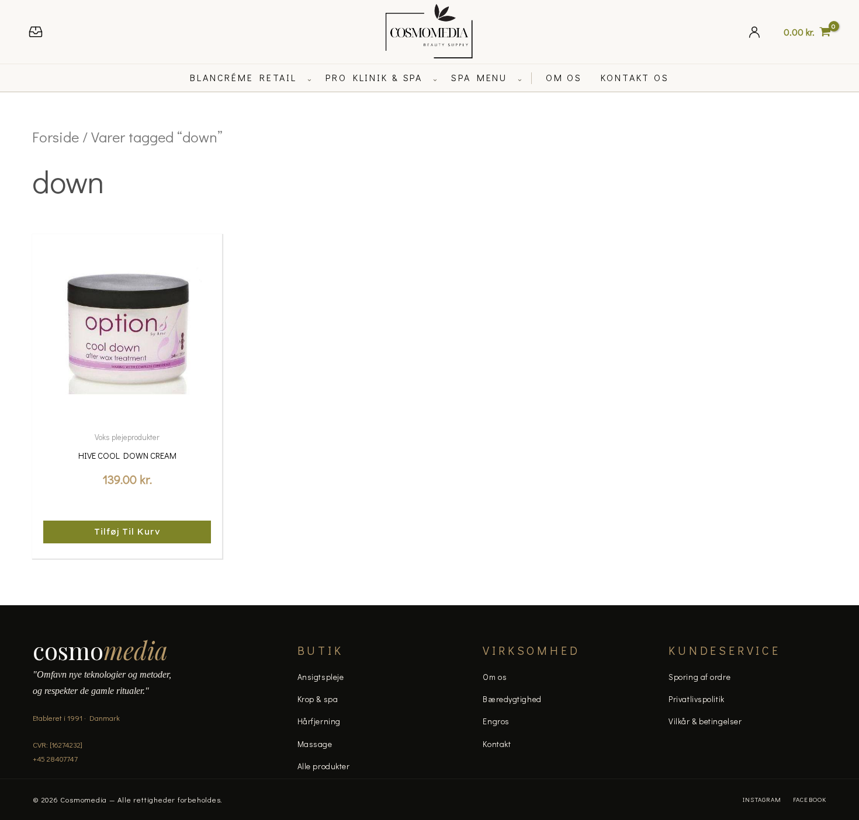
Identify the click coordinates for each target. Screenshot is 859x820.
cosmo (100, 650)
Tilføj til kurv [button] (127, 531)
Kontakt (497, 743)
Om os (495, 676)
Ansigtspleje (320, 676)
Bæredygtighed (512, 698)
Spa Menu (479, 77)
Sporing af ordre (699, 676)
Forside (55, 136)
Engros (496, 721)
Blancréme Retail (243, 77)
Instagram (762, 799)
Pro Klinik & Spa (373, 77)
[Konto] (754, 32)
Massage (314, 743)
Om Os (564, 77)
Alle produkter (323, 766)
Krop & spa (317, 698)
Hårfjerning (319, 721)
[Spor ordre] (35, 32)
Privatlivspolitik (697, 698)
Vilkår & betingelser (705, 721)
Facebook (809, 799)
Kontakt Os (635, 77)
